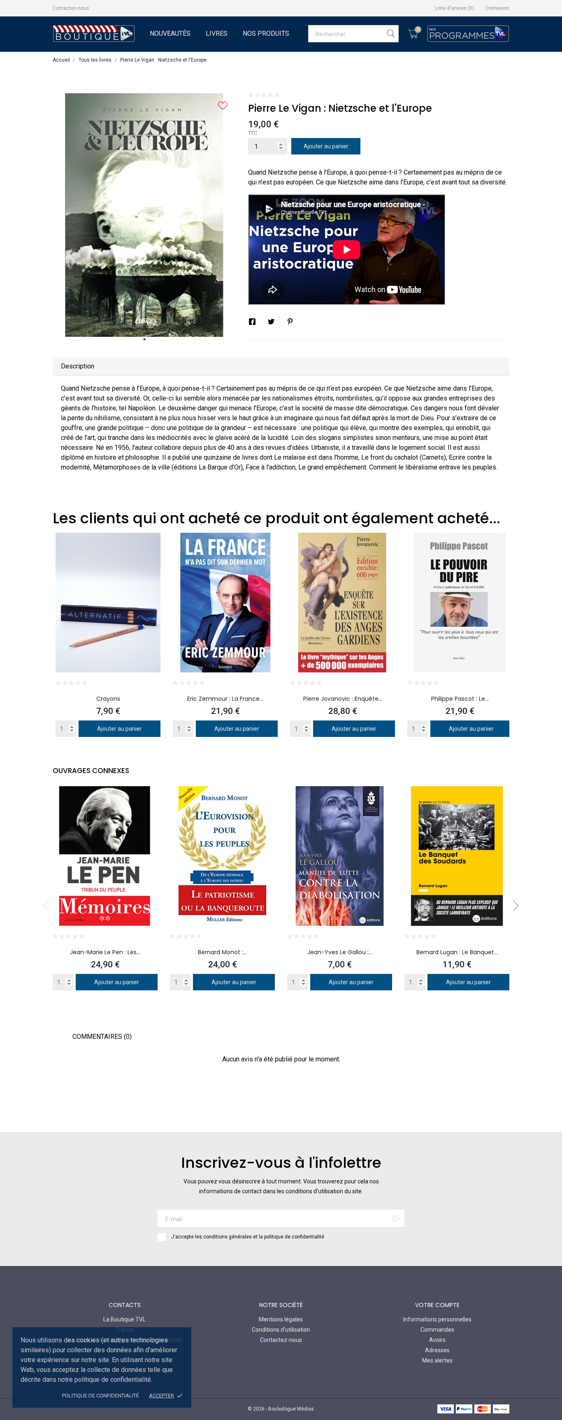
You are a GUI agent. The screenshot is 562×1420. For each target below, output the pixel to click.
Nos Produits (266, 33)
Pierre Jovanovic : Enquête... (342, 699)
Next (513, 906)
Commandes (437, 1329)
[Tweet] (271, 321)
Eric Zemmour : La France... (225, 699)
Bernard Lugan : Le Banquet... (457, 952)
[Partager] (252, 321)
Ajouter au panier (326, 146)
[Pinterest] (290, 321)
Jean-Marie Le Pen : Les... (105, 952)
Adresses (437, 1350)
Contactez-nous (71, 8)
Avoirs (437, 1340)
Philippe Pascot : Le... (460, 699)
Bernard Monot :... (222, 952)
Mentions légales (281, 1319)
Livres (217, 33)
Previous (48, 906)
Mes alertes (437, 1360)
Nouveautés (170, 33)
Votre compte (437, 1305)
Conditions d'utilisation (281, 1329)
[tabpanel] (144, 215)
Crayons (108, 699)
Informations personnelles (437, 1319)
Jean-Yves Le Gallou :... (339, 952)
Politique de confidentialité (100, 1395)
